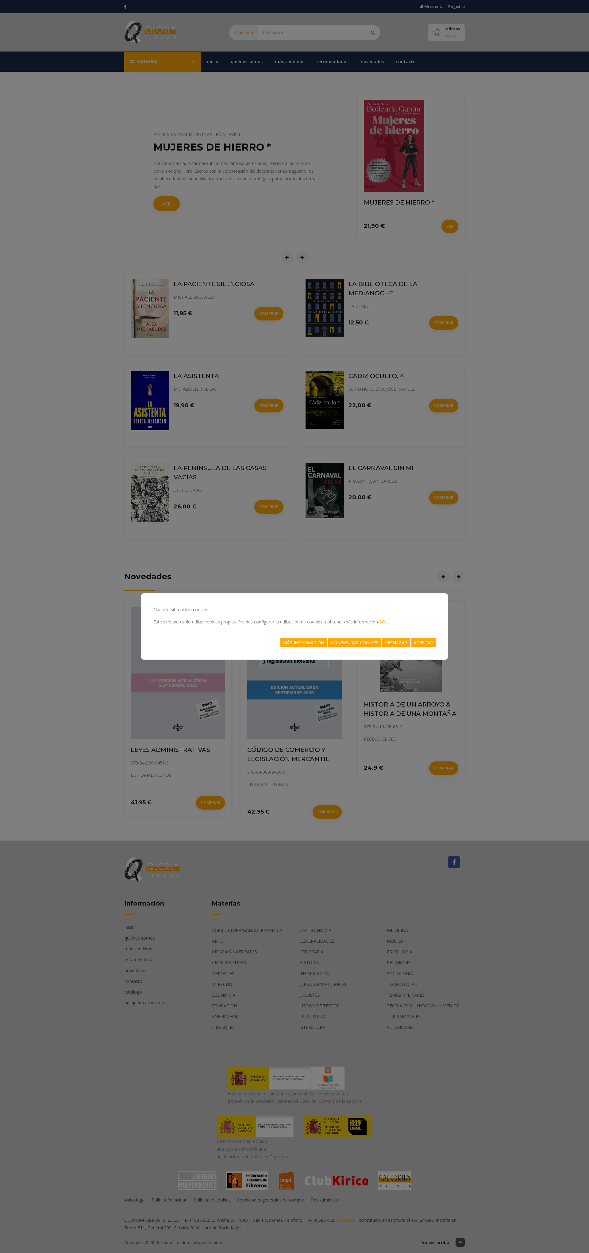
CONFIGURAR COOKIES (354, 643)
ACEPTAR (423, 643)
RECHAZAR (396, 643)
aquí (384, 622)
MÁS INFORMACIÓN (303, 643)
